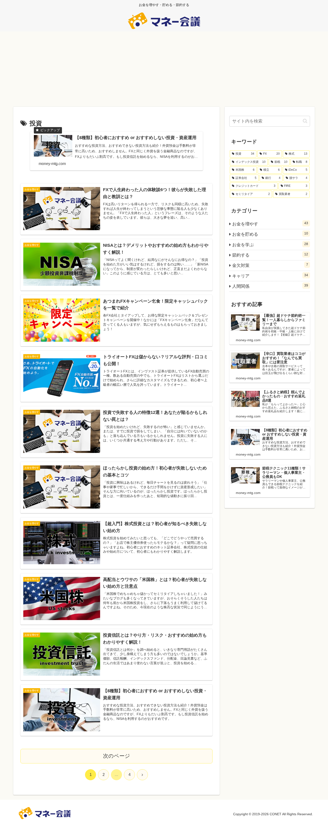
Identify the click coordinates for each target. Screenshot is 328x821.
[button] (305, 121)
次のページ (116, 756)
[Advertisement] (164, 70)
